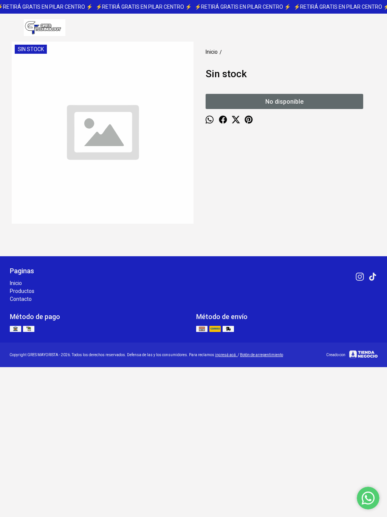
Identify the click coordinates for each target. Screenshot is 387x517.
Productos (22, 291)
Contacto (21, 299)
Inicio (16, 283)
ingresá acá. (226, 355)
